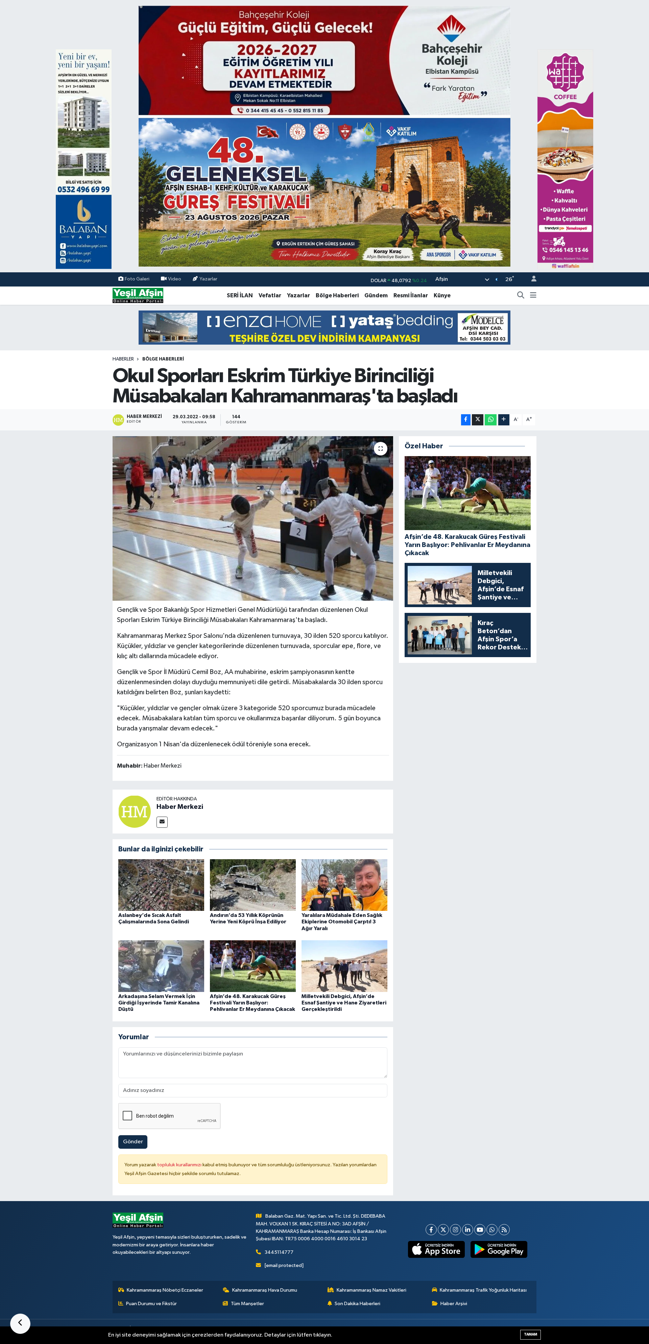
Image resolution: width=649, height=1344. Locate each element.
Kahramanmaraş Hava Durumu (264, 1290)
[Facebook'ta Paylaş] (466, 419)
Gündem (376, 295)
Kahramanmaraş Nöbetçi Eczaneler (165, 1290)
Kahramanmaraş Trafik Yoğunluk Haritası (483, 1290)
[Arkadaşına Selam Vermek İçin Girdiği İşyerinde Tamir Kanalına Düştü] (161, 966)
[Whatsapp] (492, 1229)
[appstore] (436, 1249)
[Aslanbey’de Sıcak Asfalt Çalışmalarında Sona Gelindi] (161, 885)
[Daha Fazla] (503, 419)
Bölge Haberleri (337, 295)
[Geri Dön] (20, 1324)
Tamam (530, 1334)
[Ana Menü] (533, 295)
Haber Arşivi (453, 1303)
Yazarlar (208, 279)
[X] (443, 1229)
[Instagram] (455, 1229)
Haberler (123, 359)
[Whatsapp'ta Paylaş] (491, 419)
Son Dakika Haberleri (357, 1303)
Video (174, 279)
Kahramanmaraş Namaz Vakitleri (371, 1290)
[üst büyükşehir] (324, 136)
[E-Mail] (162, 822)
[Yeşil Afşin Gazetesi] (138, 295)
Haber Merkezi (180, 806)
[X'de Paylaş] (477, 419)
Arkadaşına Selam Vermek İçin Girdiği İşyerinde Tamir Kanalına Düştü (158, 1003)
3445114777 (279, 1252)
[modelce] (324, 327)
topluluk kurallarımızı (179, 1164)
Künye (442, 295)
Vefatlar (270, 295)
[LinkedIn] (467, 1229)
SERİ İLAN (240, 295)
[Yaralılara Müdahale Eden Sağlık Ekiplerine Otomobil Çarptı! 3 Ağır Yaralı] (344, 885)
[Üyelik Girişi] (531, 279)
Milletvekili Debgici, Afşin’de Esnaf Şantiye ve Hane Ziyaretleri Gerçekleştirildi (344, 1003)
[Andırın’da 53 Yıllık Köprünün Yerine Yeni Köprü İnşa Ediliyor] (253, 885)
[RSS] (504, 1229)
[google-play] (499, 1249)
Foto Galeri (137, 279)
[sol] (84, 159)
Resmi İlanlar (410, 295)
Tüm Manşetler (247, 1303)
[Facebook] (431, 1229)
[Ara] (520, 295)
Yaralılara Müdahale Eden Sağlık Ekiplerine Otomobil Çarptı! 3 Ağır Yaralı (342, 922)
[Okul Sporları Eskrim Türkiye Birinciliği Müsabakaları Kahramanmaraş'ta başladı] (253, 518)
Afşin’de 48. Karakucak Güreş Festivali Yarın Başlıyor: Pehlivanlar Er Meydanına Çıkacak (252, 1003)
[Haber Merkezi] (134, 811)
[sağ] (565, 159)
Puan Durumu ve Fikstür (151, 1303)
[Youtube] (479, 1229)
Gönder (133, 1142)
